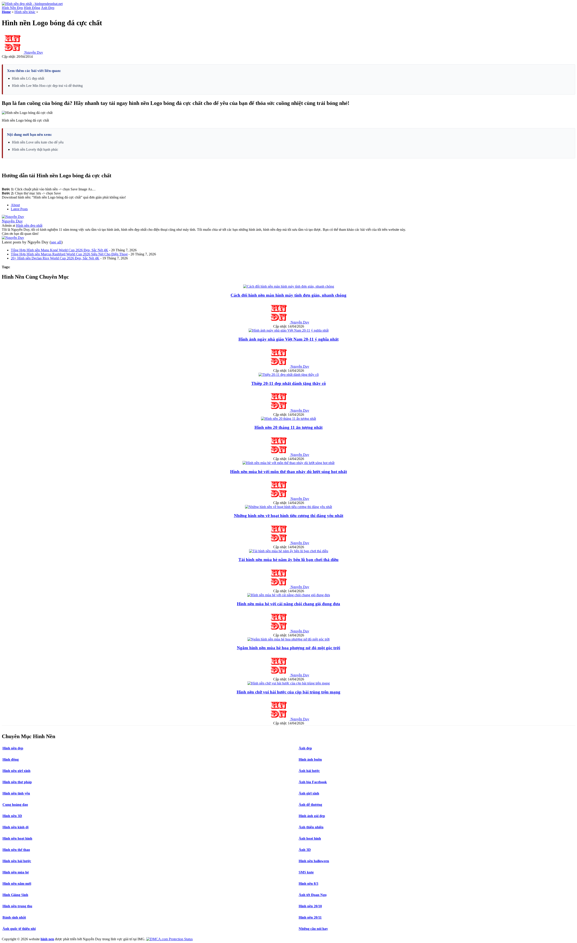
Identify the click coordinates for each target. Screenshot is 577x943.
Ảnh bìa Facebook (313, 782)
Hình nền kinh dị (15, 827)
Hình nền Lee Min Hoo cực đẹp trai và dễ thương (47, 86)
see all (56, 242)
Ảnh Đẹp (47, 8)
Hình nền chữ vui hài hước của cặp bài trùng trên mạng (288, 692)
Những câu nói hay (313, 929)
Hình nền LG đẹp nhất (28, 78)
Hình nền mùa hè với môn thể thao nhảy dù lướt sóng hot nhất (288, 471)
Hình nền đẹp (12, 748)
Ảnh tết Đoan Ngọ (313, 895)
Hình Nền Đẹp (12, 8)
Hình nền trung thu (17, 906)
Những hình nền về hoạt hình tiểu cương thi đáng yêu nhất (288, 515)
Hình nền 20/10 (310, 906)
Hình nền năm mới (16, 883)
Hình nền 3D (12, 816)
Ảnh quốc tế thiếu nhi (19, 929)
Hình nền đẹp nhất (29, 225)
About (15, 205)
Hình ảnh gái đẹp (312, 816)
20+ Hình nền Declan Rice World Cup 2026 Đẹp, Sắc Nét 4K (55, 258)
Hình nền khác (24, 12)
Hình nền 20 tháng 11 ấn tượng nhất (288, 427)
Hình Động (32, 8)
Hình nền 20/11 (310, 917)
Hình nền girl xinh (16, 771)
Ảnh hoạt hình (310, 838)
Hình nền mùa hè (15, 872)
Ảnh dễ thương (310, 805)
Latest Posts (19, 209)
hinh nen (47, 939)
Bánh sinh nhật (14, 917)
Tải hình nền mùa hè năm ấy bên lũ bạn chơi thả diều (288, 559)
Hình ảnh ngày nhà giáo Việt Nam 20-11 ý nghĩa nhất (288, 339)
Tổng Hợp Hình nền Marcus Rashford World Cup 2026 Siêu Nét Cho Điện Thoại (69, 254)
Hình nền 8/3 (308, 883)
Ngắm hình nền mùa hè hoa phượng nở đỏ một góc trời (288, 647)
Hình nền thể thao (16, 850)
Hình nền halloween (314, 861)
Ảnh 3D (305, 850)
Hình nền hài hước (16, 861)
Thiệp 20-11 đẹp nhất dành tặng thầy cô (288, 383)
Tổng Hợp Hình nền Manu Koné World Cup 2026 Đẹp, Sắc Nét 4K (59, 250)
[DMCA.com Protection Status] (169, 939)
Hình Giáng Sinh (15, 895)
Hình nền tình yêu (16, 793)
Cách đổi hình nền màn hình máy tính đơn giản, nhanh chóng (288, 295)
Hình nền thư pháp (17, 782)
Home (6, 12)
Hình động (10, 759)
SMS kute (306, 872)
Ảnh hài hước (309, 771)
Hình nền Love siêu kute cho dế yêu (38, 142)
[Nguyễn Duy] (13, 217)
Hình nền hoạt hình (17, 838)
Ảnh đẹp (305, 748)
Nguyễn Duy (33, 52)
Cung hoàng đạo (15, 805)
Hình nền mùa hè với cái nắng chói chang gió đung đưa (288, 603)
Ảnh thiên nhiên (311, 827)
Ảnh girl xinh (309, 793)
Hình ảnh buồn (310, 759)
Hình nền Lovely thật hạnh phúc (35, 149)
